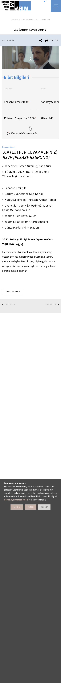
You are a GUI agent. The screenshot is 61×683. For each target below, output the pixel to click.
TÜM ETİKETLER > (12, 291)
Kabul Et (16, 507)
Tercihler (44, 507)
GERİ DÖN (10, 40)
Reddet (30, 507)
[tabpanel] (30, 57)
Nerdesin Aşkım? (8, 147)
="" (45, 1)
